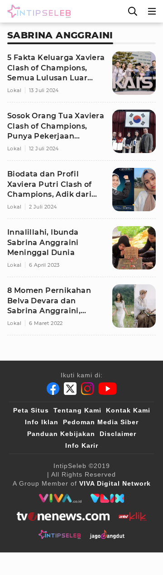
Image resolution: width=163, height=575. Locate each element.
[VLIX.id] (107, 498)
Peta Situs (31, 410)
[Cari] (133, 11)
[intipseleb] (59, 534)
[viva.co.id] (60, 498)
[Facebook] (53, 388)
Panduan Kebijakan (61, 433)
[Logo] (37, 11)
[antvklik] (132, 516)
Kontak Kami (128, 410)
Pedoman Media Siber (101, 422)
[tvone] (63, 516)
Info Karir (81, 445)
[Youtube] (107, 388)
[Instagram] (87, 388)
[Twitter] (70, 388)
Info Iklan (41, 422)
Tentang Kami (77, 410)
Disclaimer (118, 433)
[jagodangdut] (107, 534)
